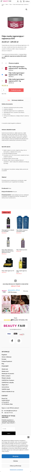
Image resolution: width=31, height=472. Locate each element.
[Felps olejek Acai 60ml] (22, 242)
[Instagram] (19, 341)
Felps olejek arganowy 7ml (8, 270)
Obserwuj (25, 291)
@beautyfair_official (14, 290)
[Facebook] (12, 341)
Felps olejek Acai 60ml (21, 249)
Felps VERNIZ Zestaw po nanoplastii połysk (22, 230)
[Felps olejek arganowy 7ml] (8, 263)
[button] (28, 437)
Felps (10, 4)
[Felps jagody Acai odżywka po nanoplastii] (8, 222)
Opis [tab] (9, 100)
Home (3, 4)
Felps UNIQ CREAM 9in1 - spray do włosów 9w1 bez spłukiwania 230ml (8, 251)
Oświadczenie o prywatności (16, 469)
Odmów (15, 461)
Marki (7, 4)
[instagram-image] (6, 299)
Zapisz (8, 433)
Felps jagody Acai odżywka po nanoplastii (8, 230)
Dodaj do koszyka (16, 90)
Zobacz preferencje (15, 466)
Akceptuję (15, 456)
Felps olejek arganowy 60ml (21, 271)
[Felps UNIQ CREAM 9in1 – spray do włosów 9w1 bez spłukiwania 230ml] (8, 242)
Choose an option (14, 63)
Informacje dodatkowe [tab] (17, 100)
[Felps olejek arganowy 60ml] (22, 263)
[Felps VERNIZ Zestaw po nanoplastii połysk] (22, 222)
